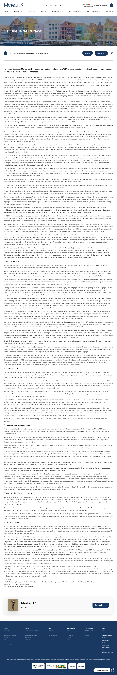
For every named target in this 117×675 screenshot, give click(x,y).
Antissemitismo (28, 637)
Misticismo (6, 637)
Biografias (87, 635)
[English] (84, 4)
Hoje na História (106, 647)
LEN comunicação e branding (63, 672)
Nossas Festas (7, 630)
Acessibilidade (106, 640)
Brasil (68, 630)
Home (11, 53)
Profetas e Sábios (89, 630)
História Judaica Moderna (30, 632)
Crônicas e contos (8, 644)
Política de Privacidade (107, 652)
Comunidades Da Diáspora (31, 635)
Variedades (69, 641)
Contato (108, 11)
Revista (6, 11)
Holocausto (27, 639)
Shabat (5, 632)
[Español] (89, 4)
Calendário (105, 633)
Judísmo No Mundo (71, 632)
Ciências (69, 637)
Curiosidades (105, 645)
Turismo (68, 639)
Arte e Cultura (70, 635)
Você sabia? (105, 642)
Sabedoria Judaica (8, 641)
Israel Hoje (51, 630)
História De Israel (52, 632)
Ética (5, 639)
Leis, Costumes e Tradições (10, 635)
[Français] (85, 4)
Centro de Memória (92, 11)
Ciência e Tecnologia (53, 635)
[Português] (87, 4)
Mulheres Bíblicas (89, 632)
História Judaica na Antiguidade (32, 630)
